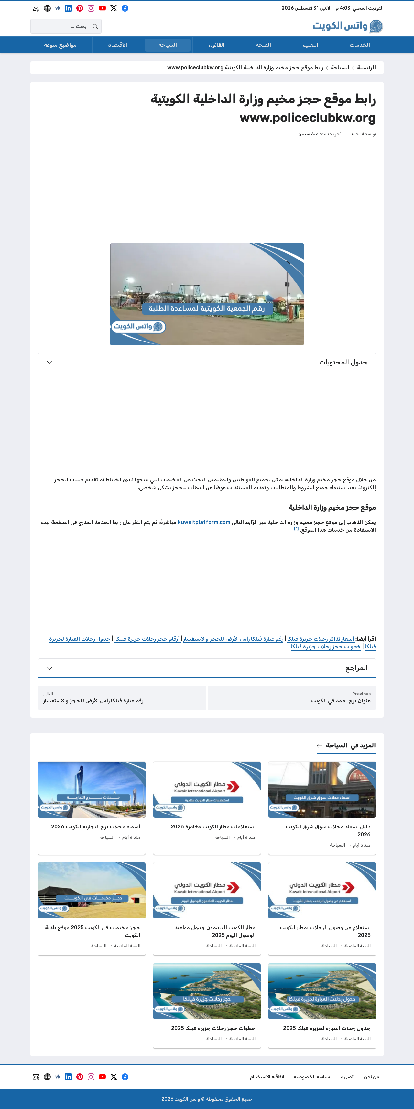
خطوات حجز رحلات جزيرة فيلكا (326, 646)
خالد (354, 133)
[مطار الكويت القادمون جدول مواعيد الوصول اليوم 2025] (207, 908)
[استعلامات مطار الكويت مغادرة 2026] (207, 808)
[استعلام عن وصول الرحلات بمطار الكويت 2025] (322, 908)
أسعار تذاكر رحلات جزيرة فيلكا (321, 639)
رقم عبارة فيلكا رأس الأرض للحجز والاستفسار (233, 639)
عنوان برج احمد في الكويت (341, 701)
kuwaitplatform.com (204, 522)
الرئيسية (366, 67)
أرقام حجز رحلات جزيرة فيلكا (147, 639)
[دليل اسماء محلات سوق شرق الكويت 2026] (322, 808)
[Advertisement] (207, 190)
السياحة (340, 67)
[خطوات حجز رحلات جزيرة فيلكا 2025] (207, 1005)
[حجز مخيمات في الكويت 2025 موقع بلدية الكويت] (92, 908)
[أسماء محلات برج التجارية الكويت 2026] (92, 808)
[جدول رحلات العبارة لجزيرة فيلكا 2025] (322, 1005)
